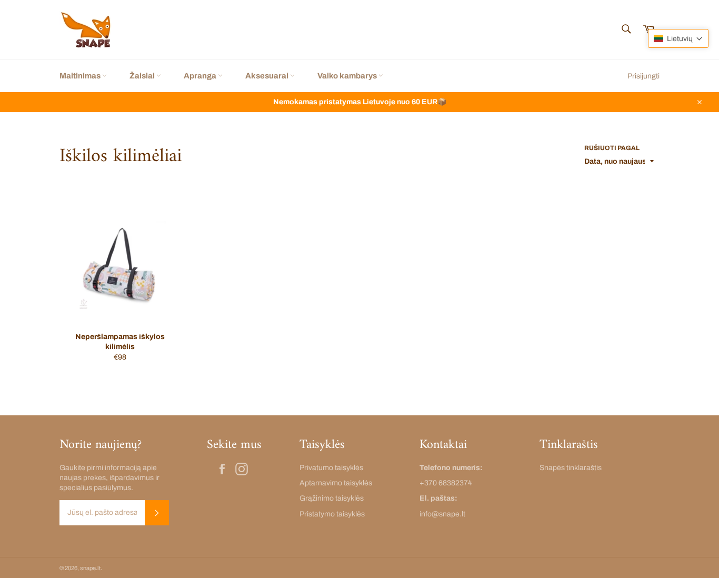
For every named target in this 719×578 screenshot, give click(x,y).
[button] (678, 38)
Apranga (201, 76)
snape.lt (90, 568)
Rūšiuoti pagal (612, 148)
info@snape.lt (442, 514)
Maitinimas (80, 76)
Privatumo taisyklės (331, 468)
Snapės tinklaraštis (571, 468)
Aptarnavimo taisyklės (335, 483)
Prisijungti (643, 76)
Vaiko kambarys (347, 76)
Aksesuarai (267, 76)
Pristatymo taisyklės (332, 514)
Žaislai (142, 76)
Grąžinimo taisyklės (331, 498)
